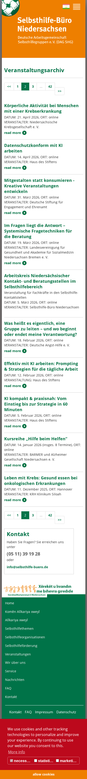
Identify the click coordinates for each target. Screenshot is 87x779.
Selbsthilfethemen (19, 628)
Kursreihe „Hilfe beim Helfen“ (35, 438)
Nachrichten (14, 679)
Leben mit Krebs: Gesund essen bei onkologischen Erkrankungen (40, 480)
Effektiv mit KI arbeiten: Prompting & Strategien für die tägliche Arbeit (41, 366)
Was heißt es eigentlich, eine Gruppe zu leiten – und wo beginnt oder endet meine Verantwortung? (40, 328)
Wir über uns (15, 662)
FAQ (8, 688)
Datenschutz (66, 712)
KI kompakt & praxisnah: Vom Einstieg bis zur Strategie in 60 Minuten (36, 404)
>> (59, 91)
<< (9, 86)
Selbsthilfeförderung (21, 645)
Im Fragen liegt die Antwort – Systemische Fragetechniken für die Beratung (38, 231)
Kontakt (11, 697)
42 (50, 86)
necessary (22, 761)
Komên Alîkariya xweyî (22, 611)
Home (9, 603)
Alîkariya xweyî (16, 620)
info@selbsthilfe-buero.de (27, 567)
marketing (68, 761)
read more (12, 132)
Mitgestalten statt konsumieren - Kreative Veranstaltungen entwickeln (39, 185)
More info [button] (16, 751)
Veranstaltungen (18, 654)
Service (10, 671)
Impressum (44, 712)
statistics (45, 761)
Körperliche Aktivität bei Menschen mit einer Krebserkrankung (41, 108)
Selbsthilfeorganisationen (25, 637)
